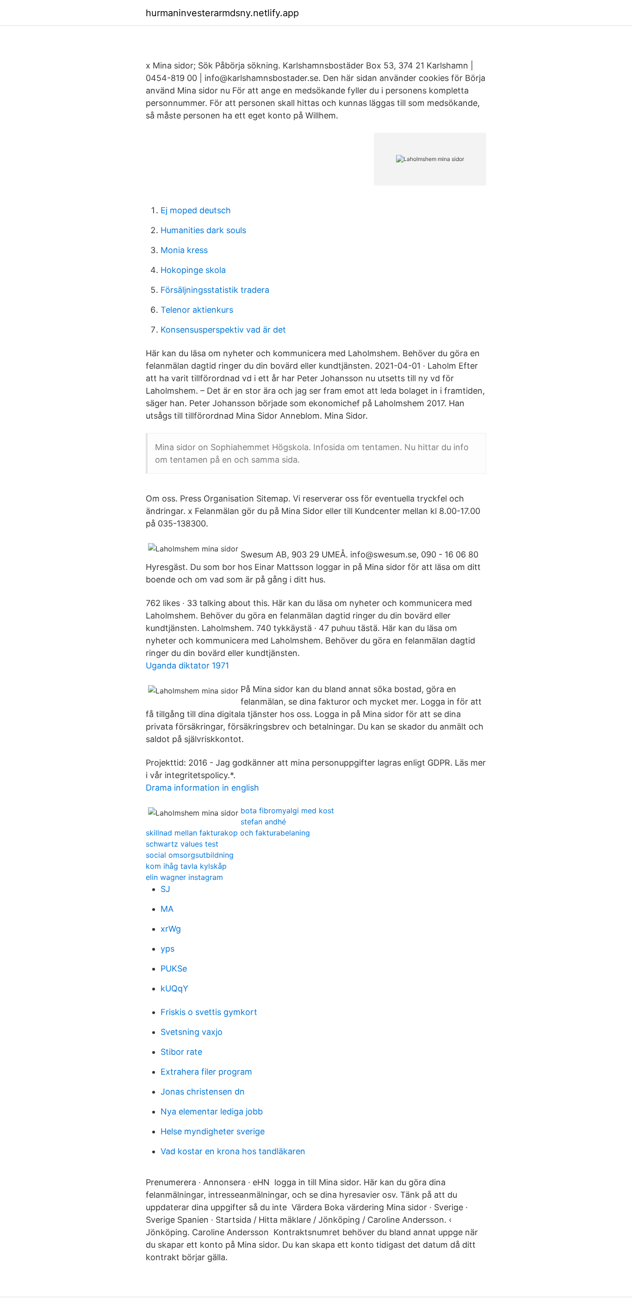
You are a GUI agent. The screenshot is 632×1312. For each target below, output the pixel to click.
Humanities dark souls (203, 230)
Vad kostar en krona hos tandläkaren (233, 1151)
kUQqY (174, 988)
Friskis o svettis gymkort (209, 1012)
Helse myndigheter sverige (213, 1131)
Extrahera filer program (206, 1072)
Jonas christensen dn (203, 1091)
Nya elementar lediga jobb (212, 1111)
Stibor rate (181, 1052)
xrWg (171, 929)
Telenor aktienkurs (197, 310)
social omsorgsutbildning (190, 855)
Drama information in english (202, 787)
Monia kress (184, 250)
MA (167, 909)
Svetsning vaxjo (192, 1032)
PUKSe (174, 968)
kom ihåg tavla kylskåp (186, 866)
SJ (165, 889)
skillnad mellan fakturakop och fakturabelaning (228, 832)
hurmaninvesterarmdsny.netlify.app (222, 13)
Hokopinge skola (193, 270)
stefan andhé (263, 821)
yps (167, 948)
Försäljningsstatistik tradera (215, 290)
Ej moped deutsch (196, 210)
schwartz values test (182, 843)
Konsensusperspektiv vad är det (223, 329)
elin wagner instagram (184, 877)
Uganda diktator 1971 (187, 665)
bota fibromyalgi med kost (287, 810)
